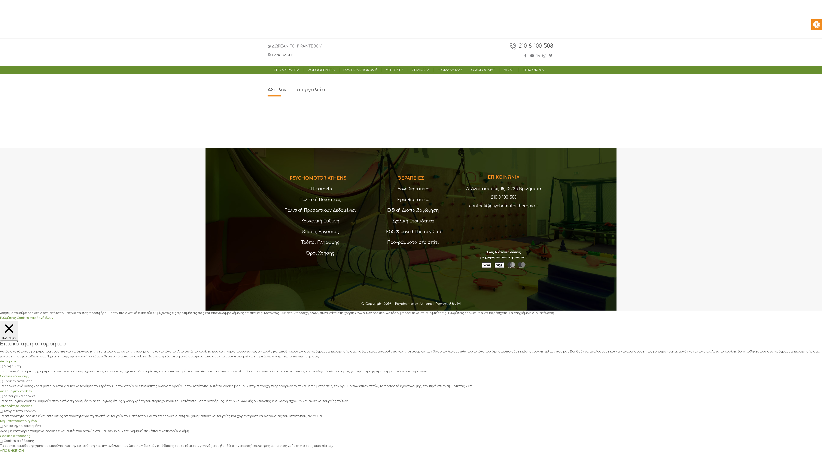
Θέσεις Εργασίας (320, 232)
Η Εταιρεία (320, 189)
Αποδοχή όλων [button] (41, 318)
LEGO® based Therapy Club (413, 232)
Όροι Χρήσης (320, 253)
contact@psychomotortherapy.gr (503, 206)
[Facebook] (526, 55)
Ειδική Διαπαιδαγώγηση (413, 210)
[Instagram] (544, 55)
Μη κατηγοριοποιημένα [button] (18, 421)
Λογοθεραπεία (413, 189)
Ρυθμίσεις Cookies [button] (14, 318)
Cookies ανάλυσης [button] (14, 376)
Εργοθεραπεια (286, 70)
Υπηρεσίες (395, 70)
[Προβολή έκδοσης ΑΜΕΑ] (816, 24)
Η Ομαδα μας (450, 70)
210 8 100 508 (535, 46)
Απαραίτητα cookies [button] (16, 406)
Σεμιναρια (420, 70)
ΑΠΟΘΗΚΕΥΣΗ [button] (12, 450)
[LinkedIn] (539, 55)
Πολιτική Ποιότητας (320, 199)
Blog (508, 70)
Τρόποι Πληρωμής (320, 242)
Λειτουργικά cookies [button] (16, 391)
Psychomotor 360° (360, 70)
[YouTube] (532, 55)
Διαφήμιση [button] (8, 361)
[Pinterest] (550, 55)
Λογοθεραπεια (321, 70)
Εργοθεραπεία (413, 199)
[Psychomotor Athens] (410, 50)
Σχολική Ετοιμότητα (413, 221)
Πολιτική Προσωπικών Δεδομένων (320, 210)
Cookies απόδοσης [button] (15, 436)
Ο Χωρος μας (483, 70)
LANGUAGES (282, 55)
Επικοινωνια (533, 70)
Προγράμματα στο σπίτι (413, 242)
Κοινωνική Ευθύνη (320, 221)
